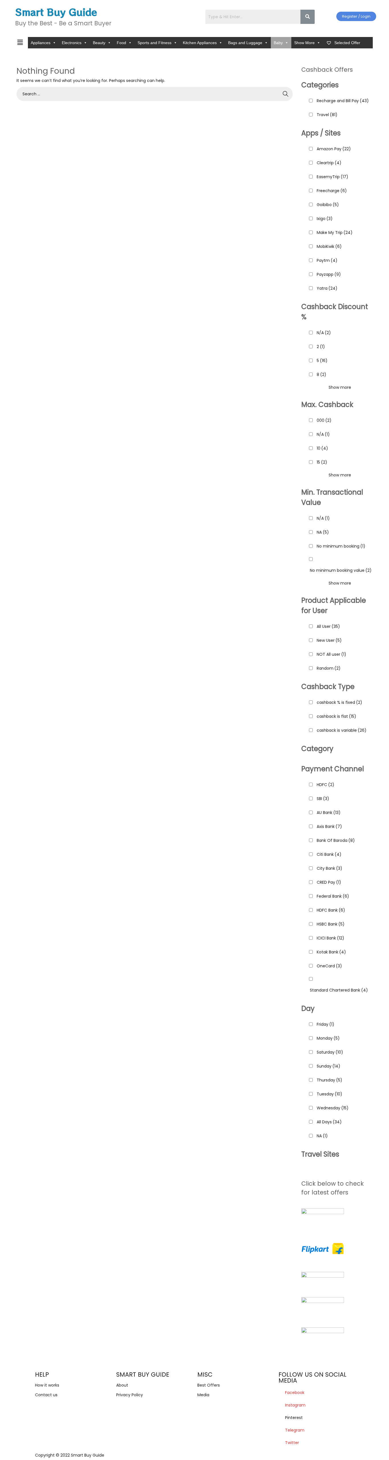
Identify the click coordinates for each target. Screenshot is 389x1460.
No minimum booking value (341, 570)
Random (329, 668)
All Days (329, 1122)
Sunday (328, 1066)
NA (323, 532)
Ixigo (325, 218)
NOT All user (331, 654)
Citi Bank (329, 854)
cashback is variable (342, 730)
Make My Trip (335, 232)
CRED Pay (329, 882)
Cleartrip (329, 163)
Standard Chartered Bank (339, 990)
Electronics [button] (71, 42)
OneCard (329, 966)
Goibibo (328, 204)
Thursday (329, 1080)
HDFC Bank (331, 910)
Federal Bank (333, 896)
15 (322, 462)
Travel (327, 115)
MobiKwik (329, 246)
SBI (323, 798)
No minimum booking (341, 546)
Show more (340, 387)
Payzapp (329, 274)
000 (324, 420)
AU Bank (329, 812)
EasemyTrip (332, 177)
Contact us (46, 1395)
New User (329, 640)
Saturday (330, 1052)
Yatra (327, 288)
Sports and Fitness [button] (154, 42)
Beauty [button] (99, 42)
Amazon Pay (334, 149)
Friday (325, 1024)
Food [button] (121, 42)
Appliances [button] (40, 42)
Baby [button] (278, 42)
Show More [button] (304, 42)
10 (322, 448)
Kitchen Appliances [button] (200, 42)
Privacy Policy (129, 1395)
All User (328, 626)
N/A (324, 333)
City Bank (329, 868)
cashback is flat (336, 716)
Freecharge (332, 191)
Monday (328, 1038)
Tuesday (329, 1094)
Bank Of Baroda (336, 840)
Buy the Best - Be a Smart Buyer (63, 23)
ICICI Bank (330, 938)
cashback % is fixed (339, 702)
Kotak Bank (331, 952)
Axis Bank (329, 826)
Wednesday (333, 1108)
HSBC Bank (331, 924)
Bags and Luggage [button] (245, 42)
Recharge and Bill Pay (343, 101)
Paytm (327, 260)
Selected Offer (346, 42)
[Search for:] (155, 94)
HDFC (325, 784)
